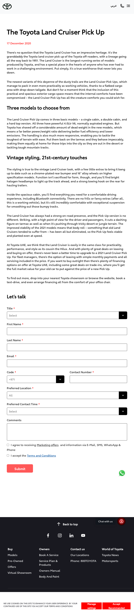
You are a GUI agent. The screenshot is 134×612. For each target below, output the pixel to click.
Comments (14, 420)
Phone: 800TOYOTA (83, 561)
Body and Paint (49, 576)
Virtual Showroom (20, 572)
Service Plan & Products (48, 562)
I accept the (33, 455)
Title (10, 308)
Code (10, 372)
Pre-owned (15, 561)
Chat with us (105, 521)
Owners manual (49, 570)
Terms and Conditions (41, 455)
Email (10, 356)
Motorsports (110, 561)
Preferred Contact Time (22, 404)
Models (12, 555)
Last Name (14, 340)
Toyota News (110, 555)
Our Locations (79, 555)
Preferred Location (19, 388)
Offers (12, 567)
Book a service (48, 555)
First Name (14, 324)
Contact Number (81, 372)
